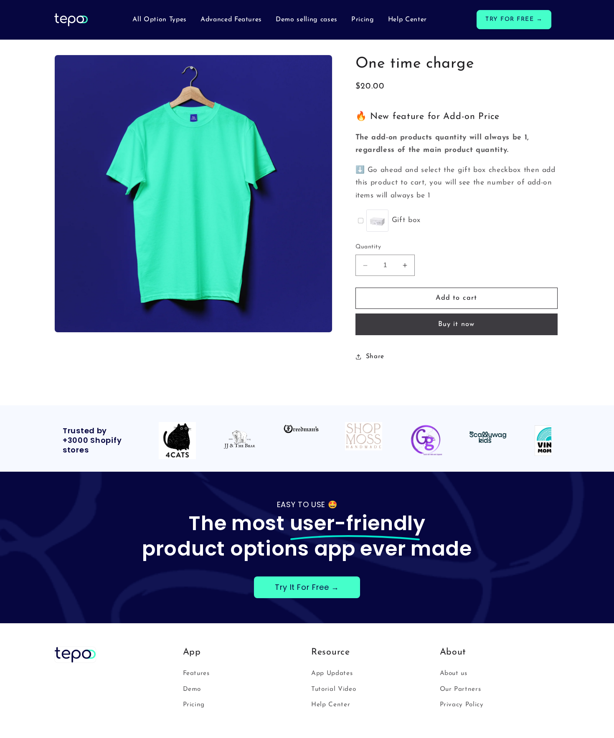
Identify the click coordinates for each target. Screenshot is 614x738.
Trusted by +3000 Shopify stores (92, 440)
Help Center (330, 704)
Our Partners (460, 689)
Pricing (194, 704)
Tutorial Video (333, 689)
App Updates (332, 673)
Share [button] (375, 356)
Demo (192, 689)
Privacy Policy (462, 704)
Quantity (368, 247)
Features (196, 673)
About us (453, 673)
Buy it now (456, 324)
